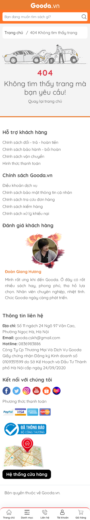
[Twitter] (16, 391)
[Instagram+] (26, 391)
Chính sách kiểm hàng (22, 206)
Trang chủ (13, 32)
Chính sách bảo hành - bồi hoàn (31, 149)
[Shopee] (46, 391)
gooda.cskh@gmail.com (37, 337)
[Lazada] (56, 391)
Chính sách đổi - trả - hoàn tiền (30, 142)
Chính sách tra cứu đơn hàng (28, 199)
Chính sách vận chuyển (23, 156)
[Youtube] (36, 391)
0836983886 (29, 343)
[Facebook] (6, 391)
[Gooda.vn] (45, 5)
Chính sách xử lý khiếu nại (25, 213)
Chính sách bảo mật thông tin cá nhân (37, 192)
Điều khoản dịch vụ (19, 185)
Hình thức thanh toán (21, 163)
